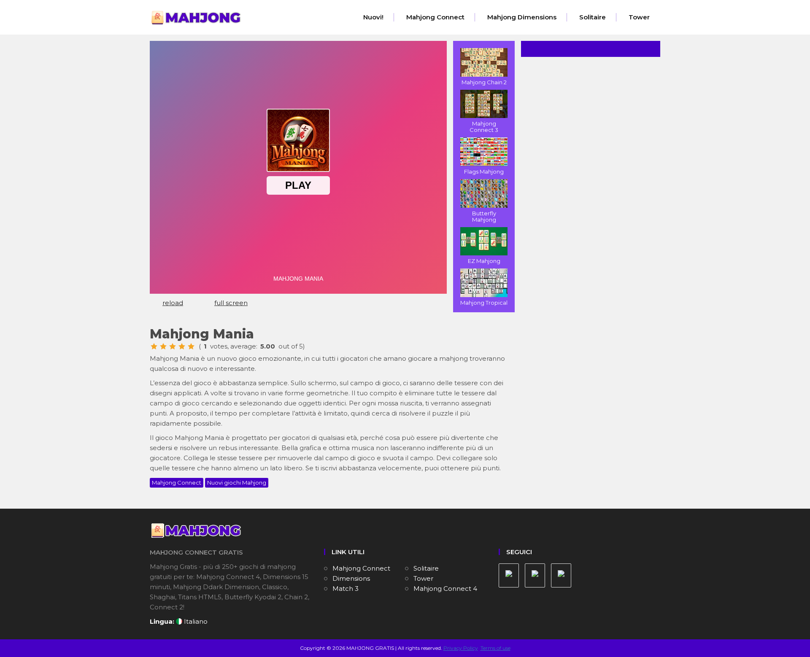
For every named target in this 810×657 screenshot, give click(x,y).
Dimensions (351, 578)
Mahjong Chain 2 (484, 82)
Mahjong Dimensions (521, 17)
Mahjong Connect (435, 17)
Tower (639, 17)
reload (172, 303)
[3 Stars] (172, 346)
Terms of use (495, 648)
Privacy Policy (460, 648)
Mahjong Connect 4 (445, 589)
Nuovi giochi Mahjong (236, 482)
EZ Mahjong (484, 260)
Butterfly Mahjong (484, 216)
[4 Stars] (182, 346)
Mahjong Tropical (484, 302)
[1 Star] (154, 346)
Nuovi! (373, 17)
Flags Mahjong (484, 171)
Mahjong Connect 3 (484, 126)
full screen (231, 303)
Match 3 (345, 589)
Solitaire (592, 17)
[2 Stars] (163, 346)
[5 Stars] (191, 346)
